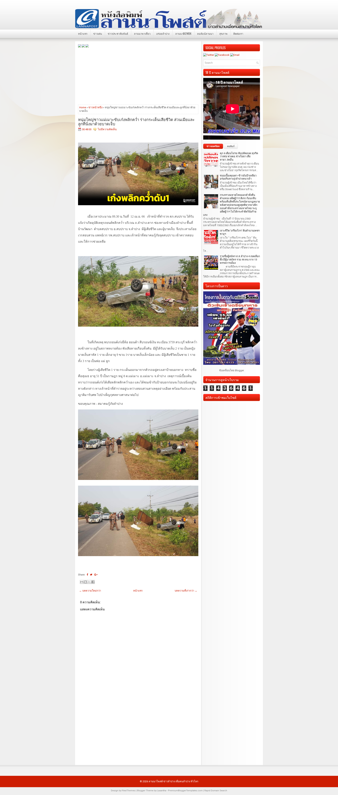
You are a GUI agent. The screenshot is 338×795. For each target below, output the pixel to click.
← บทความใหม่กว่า (90, 590)
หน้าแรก (82, 33)
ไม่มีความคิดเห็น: (107, 129)
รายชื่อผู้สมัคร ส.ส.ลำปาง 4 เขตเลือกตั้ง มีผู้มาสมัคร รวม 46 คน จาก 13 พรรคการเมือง (240, 259)
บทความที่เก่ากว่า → (186, 590)
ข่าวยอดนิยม (213, 146)
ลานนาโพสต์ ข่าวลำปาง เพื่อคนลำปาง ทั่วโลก (173, 781)
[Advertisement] (138, 75)
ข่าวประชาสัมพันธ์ (118, 33)
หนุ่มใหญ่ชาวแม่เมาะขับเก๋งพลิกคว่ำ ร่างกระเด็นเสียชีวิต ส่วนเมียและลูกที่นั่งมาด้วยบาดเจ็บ (136, 121)
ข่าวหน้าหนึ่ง (95, 107)
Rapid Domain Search (215, 790)
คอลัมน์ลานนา (205, 33)
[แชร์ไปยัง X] (89, 582)
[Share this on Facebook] (87, 574)
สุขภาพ (223, 33)
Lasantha (161, 790)
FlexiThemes (128, 790)
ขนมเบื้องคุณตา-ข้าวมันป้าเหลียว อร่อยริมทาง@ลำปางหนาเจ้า (238, 177)
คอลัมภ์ (231, 146)
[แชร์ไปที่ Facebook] (93, 582)
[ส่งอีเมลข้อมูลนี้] (82, 582)
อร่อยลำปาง (162, 33)
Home (82, 107)
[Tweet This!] (91, 574)
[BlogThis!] (85, 582)
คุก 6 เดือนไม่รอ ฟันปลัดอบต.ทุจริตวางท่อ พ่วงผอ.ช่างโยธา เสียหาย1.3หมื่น (239, 156)
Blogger (239, 370)
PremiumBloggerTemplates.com (185, 790)
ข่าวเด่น (97, 33)
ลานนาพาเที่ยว (142, 33)
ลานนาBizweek (183, 33)
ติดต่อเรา (238, 33)
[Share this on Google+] (96, 574)
